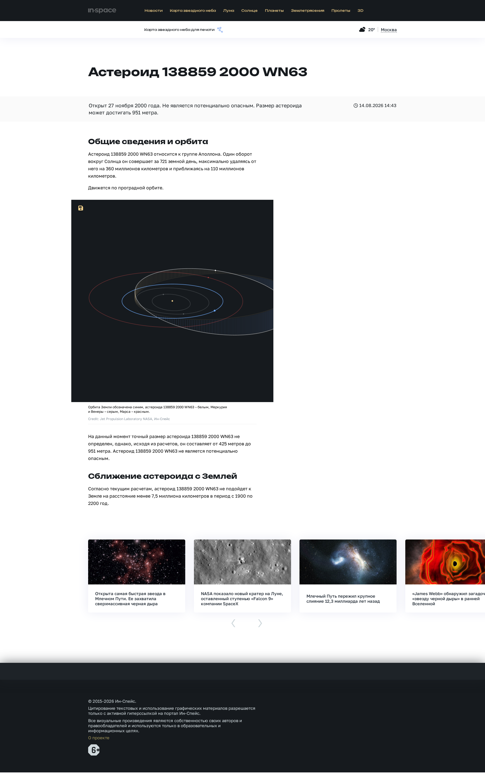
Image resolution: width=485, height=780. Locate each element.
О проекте (98, 737)
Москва (389, 29)
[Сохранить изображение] (80, 208)
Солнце (249, 10)
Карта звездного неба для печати (179, 29)
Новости (154, 10)
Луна (228, 10)
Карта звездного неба (193, 10)
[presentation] (233, 624)
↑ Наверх (461, 764)
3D (360, 10)
